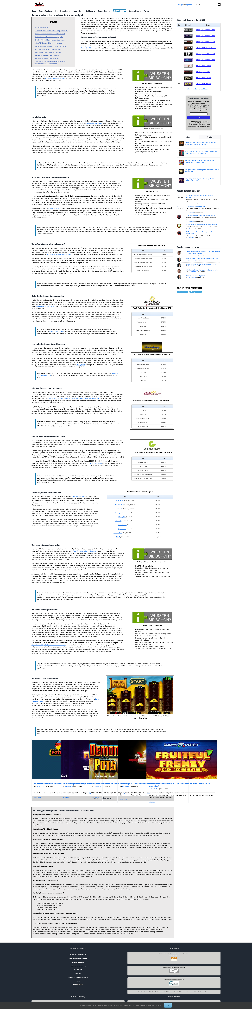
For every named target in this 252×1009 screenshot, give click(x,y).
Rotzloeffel (191, 212)
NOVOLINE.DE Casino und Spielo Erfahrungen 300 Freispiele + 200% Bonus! (201, 152)
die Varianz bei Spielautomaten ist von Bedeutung (49, 645)
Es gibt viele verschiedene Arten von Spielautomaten (51, 31)
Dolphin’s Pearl (119, 504)
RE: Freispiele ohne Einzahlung (195, 206)
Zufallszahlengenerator (94, 123)
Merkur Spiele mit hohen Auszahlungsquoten (49, 37)
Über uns (78, 973)
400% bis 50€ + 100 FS (203, 84)
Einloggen (180, 5)
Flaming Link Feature (95, 463)
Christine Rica (40, 786)
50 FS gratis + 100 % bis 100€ (205, 42)
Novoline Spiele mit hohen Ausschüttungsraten (49, 40)
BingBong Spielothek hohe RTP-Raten (60, 254)
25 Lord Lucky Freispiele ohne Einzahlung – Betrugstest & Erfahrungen (200, 161)
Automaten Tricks (87, 48)
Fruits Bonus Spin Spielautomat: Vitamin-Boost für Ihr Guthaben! (86, 783)
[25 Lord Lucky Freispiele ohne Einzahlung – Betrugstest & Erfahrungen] (181, 161)
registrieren (189, 5)
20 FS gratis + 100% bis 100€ (205, 60)
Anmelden (183, 292)
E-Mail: (198, 111)
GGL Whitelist (78, 969)
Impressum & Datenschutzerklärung (78, 977)
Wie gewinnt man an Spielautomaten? (47, 55)
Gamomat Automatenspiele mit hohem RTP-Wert (50, 46)
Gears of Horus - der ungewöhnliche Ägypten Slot (202, 258)
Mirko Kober (125, 786)
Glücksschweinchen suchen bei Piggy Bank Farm (201, 264)
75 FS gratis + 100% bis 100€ (205, 54)
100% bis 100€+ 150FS (203, 66)
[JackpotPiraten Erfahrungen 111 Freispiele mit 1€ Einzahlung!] (181, 170)
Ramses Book (117, 533)
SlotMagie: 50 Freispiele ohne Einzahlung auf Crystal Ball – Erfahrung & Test (201, 143)
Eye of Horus (122, 529)
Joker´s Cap (118, 521)
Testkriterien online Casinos (78, 954)
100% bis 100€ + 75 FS (203, 78)
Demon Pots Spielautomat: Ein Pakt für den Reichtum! (110, 783)
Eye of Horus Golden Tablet (45, 306)
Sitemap (78, 981)
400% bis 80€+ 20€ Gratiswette (206, 48)
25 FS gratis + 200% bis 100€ (205, 36)
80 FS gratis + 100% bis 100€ (205, 30)
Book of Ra (119, 500)
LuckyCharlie (192, 203)
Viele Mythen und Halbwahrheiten (84, 551)
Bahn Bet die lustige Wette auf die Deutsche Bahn (202, 270)
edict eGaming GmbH (56, 332)
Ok (168, 1005)
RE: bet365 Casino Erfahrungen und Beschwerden (202, 224)
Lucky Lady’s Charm (119, 513)
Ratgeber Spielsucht (78, 962)
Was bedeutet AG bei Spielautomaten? (47, 58)
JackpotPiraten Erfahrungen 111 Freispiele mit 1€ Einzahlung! (202, 170)
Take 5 (118, 537)
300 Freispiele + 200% (203, 72)
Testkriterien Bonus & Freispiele (78, 958)
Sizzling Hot (119, 509)
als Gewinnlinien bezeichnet (55, 78)
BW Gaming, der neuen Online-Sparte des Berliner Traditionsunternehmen (75, 398)
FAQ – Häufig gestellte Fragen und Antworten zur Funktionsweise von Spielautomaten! (50, 63)
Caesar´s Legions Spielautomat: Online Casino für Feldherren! (142, 783)
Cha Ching (191, 228)
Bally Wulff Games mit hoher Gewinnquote (48, 43)
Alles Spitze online (78, 496)
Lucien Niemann (192, 255)
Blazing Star (122, 517)
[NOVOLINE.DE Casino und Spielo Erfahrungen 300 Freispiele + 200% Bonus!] (181, 151)
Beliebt (187, 137)
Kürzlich (210, 137)
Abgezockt (191, 221)
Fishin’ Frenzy (122, 525)
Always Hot (80, 365)
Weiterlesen (37, 797)
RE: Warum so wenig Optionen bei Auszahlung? (201, 215)
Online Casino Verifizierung (78, 966)
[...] (173, 797)
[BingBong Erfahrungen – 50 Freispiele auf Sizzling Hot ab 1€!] (181, 179)
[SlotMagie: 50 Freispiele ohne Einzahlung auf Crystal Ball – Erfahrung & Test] (181, 142)
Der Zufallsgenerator (41, 27)
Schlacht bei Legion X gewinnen (196, 276)
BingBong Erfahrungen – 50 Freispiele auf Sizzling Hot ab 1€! (199, 180)
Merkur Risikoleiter (55, 208)
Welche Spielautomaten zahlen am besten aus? (50, 34)
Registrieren (196, 292)
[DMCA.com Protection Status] (78, 984)
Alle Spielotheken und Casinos (198, 89)
